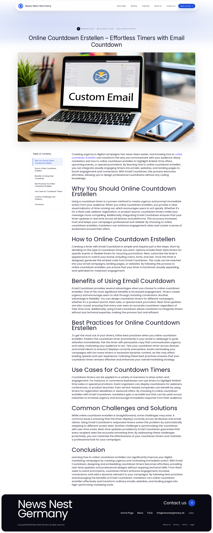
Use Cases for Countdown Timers (48, 191)
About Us (167, 524)
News (140, 512)
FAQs (150, 512)
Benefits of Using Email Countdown (44, 177)
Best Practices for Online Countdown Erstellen (45, 185)
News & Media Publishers (126, 29)
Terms (184, 524)
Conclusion (39, 204)
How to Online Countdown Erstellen (45, 169)
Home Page (127, 512)
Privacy (176, 524)
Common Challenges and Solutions (45, 198)
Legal (192, 524)
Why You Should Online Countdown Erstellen (44, 162)
